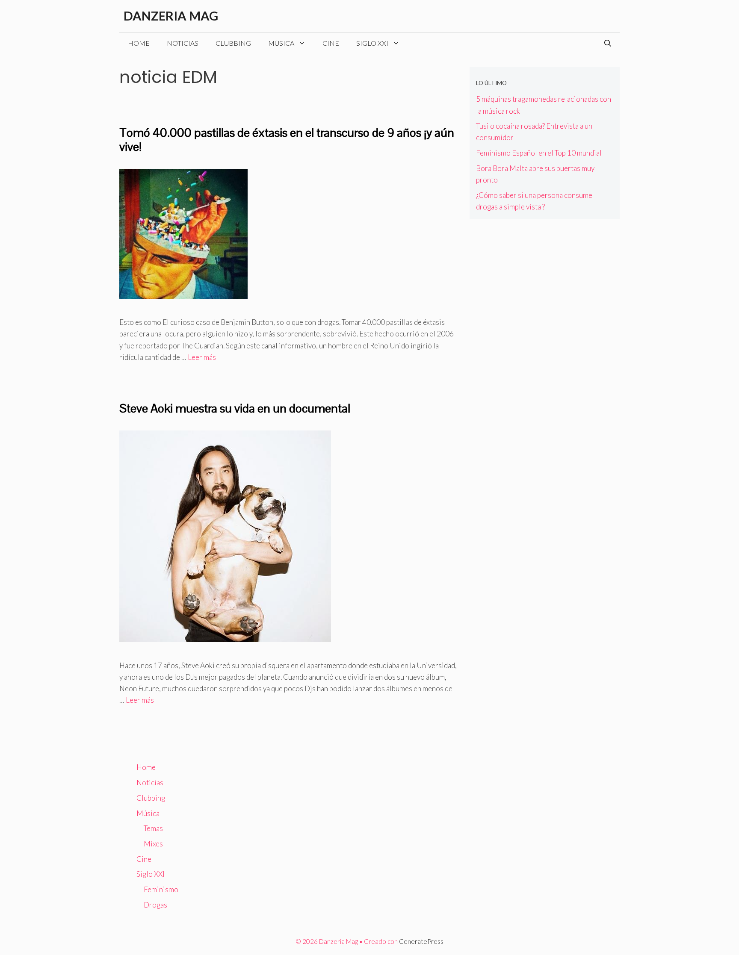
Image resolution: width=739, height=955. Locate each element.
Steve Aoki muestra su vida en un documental (234, 408)
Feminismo (161, 889)
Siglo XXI (372, 43)
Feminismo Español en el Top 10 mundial (539, 152)
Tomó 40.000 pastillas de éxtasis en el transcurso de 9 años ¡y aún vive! (286, 140)
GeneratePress (421, 941)
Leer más (202, 357)
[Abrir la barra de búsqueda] (608, 43)
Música (281, 43)
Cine (330, 43)
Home (139, 43)
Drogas (155, 904)
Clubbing (233, 43)
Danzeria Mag (171, 15)
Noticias (182, 43)
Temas (153, 828)
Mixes (153, 843)
